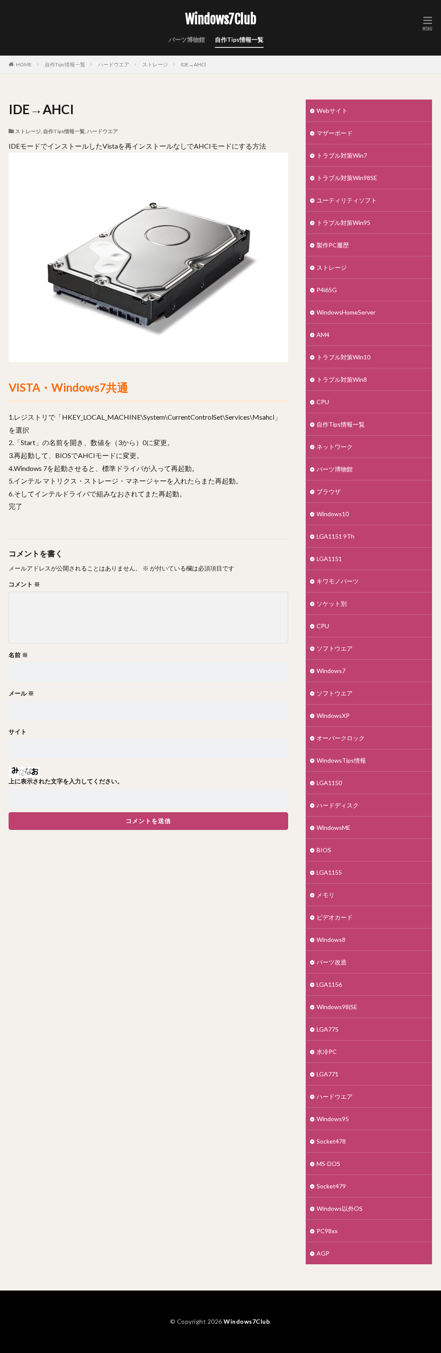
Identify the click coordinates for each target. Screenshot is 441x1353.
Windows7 (331, 670)
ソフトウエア (335, 648)
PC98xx (327, 1231)
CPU (323, 401)
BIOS (324, 850)
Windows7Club (220, 19)
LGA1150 (329, 782)
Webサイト (332, 110)
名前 (18, 655)
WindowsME (334, 827)
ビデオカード (335, 917)
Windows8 (331, 939)
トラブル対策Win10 (343, 357)
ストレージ (155, 64)
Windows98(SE (337, 1006)
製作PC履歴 (333, 245)
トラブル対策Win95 (343, 222)
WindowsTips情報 (341, 760)
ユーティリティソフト (347, 200)
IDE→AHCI (193, 64)
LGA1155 (329, 872)
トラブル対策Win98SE (347, 177)
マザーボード (335, 133)
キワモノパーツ (338, 581)
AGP (323, 1253)
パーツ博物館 (187, 39)
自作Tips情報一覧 (239, 39)
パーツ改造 (332, 962)
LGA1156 (329, 984)
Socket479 (331, 1186)
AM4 (323, 334)
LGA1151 (329, 558)
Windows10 (333, 514)
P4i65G (327, 289)
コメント (24, 584)
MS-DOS (328, 1163)
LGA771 (328, 1074)
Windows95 (333, 1118)
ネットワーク (335, 446)
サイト (18, 732)
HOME (24, 64)
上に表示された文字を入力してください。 (66, 781)
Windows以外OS (340, 1208)
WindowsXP (333, 715)
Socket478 (331, 1141)
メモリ (326, 894)
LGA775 (328, 1029)
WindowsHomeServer (346, 312)
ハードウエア (113, 64)
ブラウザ (329, 491)
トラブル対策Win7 (342, 155)
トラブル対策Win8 (342, 379)
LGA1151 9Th (335, 536)
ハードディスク (338, 805)
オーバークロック (341, 738)
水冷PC (327, 1051)
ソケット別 (332, 603)
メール (21, 693)
